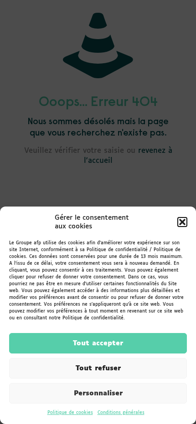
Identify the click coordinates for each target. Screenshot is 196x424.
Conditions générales (121, 412)
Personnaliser (98, 393)
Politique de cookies (70, 412)
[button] (182, 222)
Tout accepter (98, 343)
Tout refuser (98, 368)
